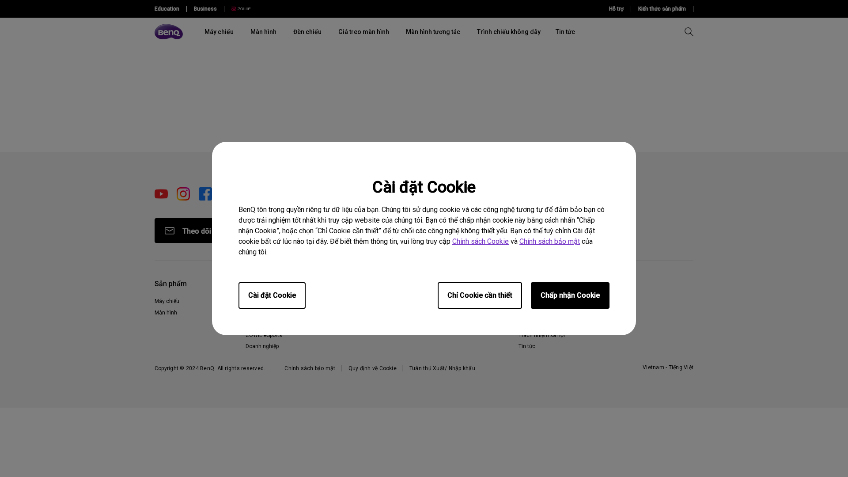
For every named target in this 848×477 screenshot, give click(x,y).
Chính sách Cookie (480, 241)
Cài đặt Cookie (272, 295)
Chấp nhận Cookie (570, 295)
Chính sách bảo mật (549, 241)
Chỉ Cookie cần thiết (479, 295)
